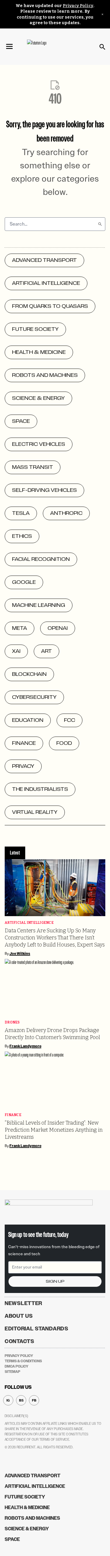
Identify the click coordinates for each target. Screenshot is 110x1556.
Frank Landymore (25, 1046)
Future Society (25, 1497)
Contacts (19, 1341)
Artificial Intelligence (29, 923)
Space (12, 1539)
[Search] (100, 224)
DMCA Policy (16, 1366)
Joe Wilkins (19, 953)
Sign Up (55, 1281)
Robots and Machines (32, 1518)
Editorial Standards (36, 1328)
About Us (19, 1316)
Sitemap (12, 1372)
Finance (13, 1115)
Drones (12, 1022)
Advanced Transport (32, 1475)
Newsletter (23, 1303)
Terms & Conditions (23, 1361)
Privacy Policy (78, 5)
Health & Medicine (27, 1507)
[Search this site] (102, 47)
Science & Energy (27, 1529)
